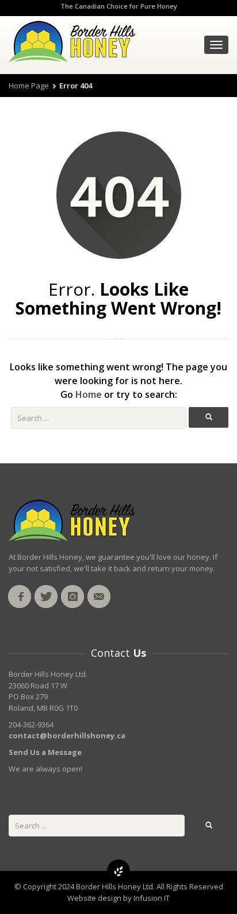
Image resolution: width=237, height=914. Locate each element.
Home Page (29, 85)
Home (88, 394)
